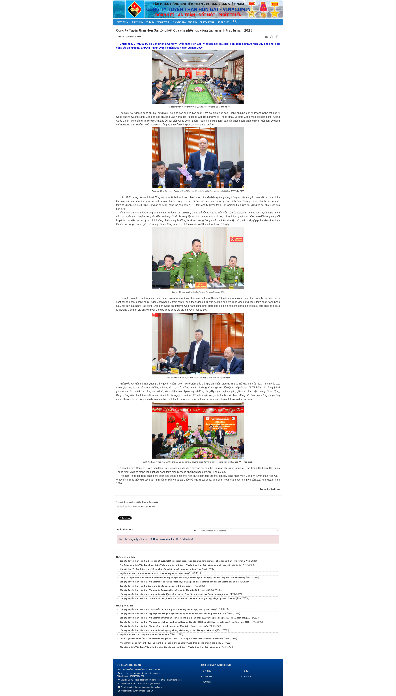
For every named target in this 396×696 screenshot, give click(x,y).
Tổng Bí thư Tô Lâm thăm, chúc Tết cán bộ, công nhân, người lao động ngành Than (161, 569)
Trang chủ (122, 22)
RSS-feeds (208, 682)
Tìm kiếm (246, 676)
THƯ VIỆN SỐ (178, 22)
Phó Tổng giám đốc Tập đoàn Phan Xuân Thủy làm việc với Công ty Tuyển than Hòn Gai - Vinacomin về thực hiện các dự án (180, 565)
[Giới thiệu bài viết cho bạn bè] (266, 36)
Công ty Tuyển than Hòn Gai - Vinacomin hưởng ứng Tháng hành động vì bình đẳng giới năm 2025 (168, 630)
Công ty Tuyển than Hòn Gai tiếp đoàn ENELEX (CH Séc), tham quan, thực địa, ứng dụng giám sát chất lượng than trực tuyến (181, 561)
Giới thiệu (137, 22)
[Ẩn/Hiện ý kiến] (194, 530)
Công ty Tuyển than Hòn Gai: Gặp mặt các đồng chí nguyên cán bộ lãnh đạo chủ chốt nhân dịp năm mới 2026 (173, 613)
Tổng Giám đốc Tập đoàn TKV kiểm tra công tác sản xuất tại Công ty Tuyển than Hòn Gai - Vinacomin (170, 647)
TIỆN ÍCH (192, 22)
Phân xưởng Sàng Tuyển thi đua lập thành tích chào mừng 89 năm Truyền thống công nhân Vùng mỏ (169, 643)
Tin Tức (149, 22)
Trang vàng (163, 22)
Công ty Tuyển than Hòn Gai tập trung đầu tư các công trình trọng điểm (155, 586)
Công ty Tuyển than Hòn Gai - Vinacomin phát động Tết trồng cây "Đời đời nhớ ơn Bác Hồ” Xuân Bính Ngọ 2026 (174, 594)
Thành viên (207, 676)
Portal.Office (207, 22)
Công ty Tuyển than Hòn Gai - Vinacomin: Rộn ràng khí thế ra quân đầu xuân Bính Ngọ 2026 (164, 590)
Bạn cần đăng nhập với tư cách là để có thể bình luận (156, 539)
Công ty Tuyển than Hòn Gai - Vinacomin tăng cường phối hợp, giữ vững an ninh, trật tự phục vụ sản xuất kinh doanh (177, 582)
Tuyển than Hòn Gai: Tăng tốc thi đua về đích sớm (144, 634)
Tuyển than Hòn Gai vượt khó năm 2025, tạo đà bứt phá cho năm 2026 (154, 573)
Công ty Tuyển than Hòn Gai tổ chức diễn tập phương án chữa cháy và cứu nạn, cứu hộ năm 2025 (167, 609)
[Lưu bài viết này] (277, 36)
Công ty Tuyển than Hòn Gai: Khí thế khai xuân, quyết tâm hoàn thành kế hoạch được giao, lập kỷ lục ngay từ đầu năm (178, 598)
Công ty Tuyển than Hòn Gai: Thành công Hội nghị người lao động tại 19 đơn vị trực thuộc (164, 626)
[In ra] (272, 36)
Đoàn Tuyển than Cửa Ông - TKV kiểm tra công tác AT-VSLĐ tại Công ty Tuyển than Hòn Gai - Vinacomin (171, 639)
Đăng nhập (223, 22)
